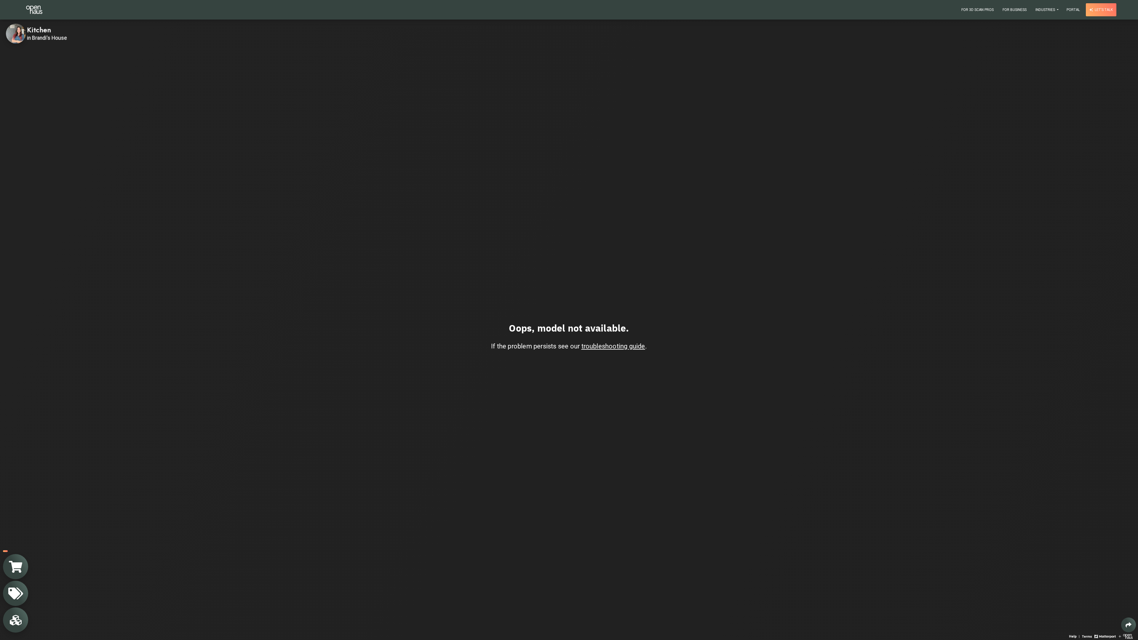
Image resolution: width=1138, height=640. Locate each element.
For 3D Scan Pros (977, 10)
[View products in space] (15, 593)
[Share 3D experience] (1128, 624)
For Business (1015, 10)
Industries (1045, 10)
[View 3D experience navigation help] (1075, 636)
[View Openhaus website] (1126, 636)
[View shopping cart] (15, 566)
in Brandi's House (47, 38)
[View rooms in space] (15, 620)
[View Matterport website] (1104, 636)
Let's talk (1103, 10)
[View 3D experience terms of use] (1087, 636)
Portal (1073, 10)
